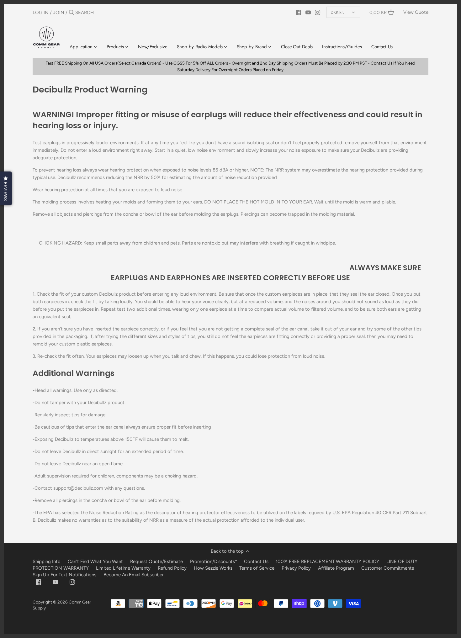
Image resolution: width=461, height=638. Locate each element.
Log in (41, 12)
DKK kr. (337, 12)
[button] (6, 188)
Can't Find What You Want (95, 561)
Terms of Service (257, 568)
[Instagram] (317, 12)
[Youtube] (308, 12)
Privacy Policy (296, 568)
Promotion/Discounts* (213, 561)
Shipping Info (47, 561)
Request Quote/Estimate (157, 561)
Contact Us (256, 561)
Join (58, 12)
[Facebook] (298, 12)
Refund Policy (172, 568)
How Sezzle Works (213, 568)
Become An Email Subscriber (133, 574)
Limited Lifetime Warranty (123, 568)
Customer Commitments (387, 568)
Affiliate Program (336, 568)
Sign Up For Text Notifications (64, 574)
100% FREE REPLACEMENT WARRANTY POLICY (327, 561)
